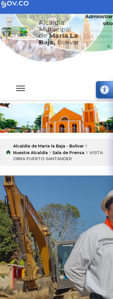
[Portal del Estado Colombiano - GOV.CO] (19, 4)
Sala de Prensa (68, 152)
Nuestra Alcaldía (30, 152)
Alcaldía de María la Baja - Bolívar (48, 146)
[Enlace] (6, 32)
